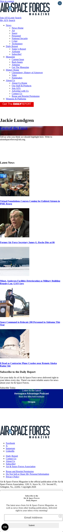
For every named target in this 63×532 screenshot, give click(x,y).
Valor (14, 75)
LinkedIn (10, 451)
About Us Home (19, 83)
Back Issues (17, 62)
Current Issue (18, 59)
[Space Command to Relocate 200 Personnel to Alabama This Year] (14, 316)
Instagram (10, 448)
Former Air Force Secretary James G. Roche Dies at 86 (27, 242)
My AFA (4, 20)
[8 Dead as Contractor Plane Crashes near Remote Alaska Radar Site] (14, 357)
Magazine (10, 57)
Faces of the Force (14, 128)
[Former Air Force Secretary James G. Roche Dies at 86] (14, 236)
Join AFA (4, 17)
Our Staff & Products (21, 85)
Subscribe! (17, 54)
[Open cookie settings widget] (4, 527)
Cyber (14, 41)
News (8, 25)
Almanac (16, 64)
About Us (10, 80)
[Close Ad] (60, 516)
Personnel (16, 36)
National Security (20, 38)
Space (14, 33)
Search (18, 17)
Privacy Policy (12, 476)
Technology (17, 43)
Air (13, 30)
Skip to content (7, 1)
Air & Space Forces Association (20, 466)
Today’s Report (19, 49)
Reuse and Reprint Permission (26, 96)
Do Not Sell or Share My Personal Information (27, 474)
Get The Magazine (20, 67)
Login (12, 17)
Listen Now (31, 407)
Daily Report (12, 46)
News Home (17, 28)
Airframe (16, 51)
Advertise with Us (20, 91)
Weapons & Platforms (16, 99)
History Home (12, 70)
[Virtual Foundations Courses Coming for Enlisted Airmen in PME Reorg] (14, 195)
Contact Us (17, 93)
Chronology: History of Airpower (27, 72)
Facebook (10, 443)
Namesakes (17, 78)
